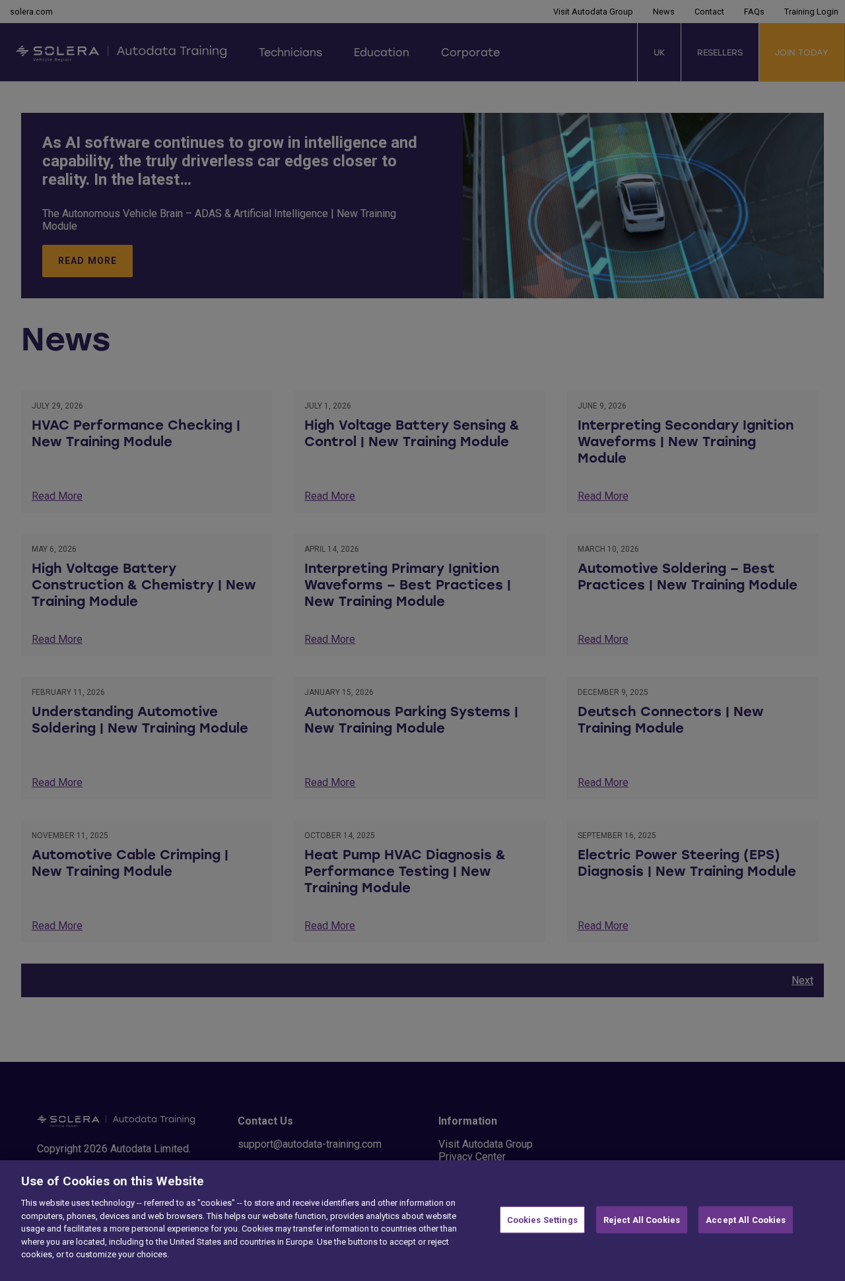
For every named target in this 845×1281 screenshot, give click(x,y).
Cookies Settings (542, 1219)
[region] (422, 1220)
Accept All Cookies (746, 1219)
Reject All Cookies (641, 1219)
